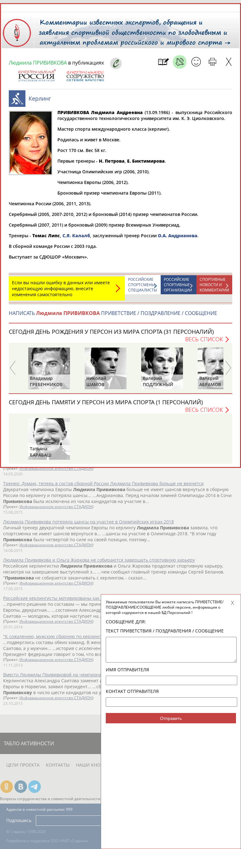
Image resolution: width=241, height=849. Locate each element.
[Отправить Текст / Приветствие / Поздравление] (196, 62)
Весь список (204, 339)
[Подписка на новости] (163, 62)
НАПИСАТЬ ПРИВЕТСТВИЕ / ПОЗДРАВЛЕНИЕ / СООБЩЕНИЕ (113, 313)
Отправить (171, 718)
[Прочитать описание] (179, 62)
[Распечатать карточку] (212, 62)
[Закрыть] (228, 62)
